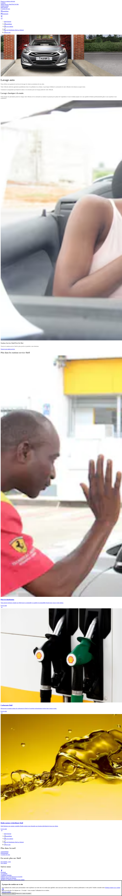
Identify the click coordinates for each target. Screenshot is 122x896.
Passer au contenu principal (8, 1)
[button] (61, 9)
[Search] (61, 17)
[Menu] (61, 19)
